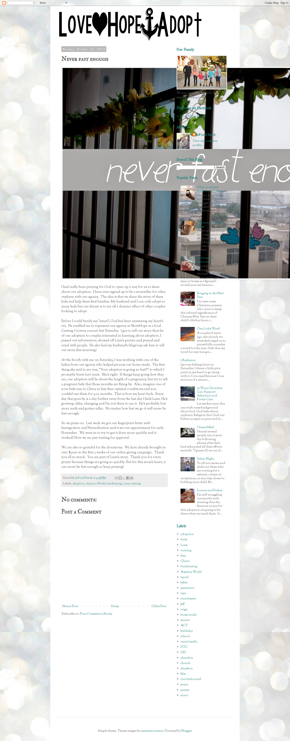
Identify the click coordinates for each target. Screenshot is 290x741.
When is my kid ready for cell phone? (211, 189)
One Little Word (208, 329)
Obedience (188, 360)
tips (183, 593)
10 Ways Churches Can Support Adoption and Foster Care (209, 394)
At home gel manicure (205, 260)
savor (184, 695)
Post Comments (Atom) (96, 614)
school (185, 636)
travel (185, 577)
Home (115, 606)
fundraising (114, 484)
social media (189, 642)
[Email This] (117, 478)
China (185, 561)
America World (96, 484)
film (183, 674)
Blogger (186, 731)
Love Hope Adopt (193, 116)
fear (183, 556)
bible (184, 582)
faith (184, 539)
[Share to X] (124, 478)
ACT (184, 625)
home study (189, 615)
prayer (185, 690)
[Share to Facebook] (128, 478)
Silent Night (205, 459)
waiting (136, 484)
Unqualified (205, 427)
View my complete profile (205, 143)
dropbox (187, 668)
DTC (184, 647)
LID (183, 652)
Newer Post (70, 606)
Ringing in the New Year (210, 295)
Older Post (159, 606)
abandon (187, 658)
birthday (187, 631)
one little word (191, 679)
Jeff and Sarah (206, 135)
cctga (184, 609)
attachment (188, 598)
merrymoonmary (152, 731)
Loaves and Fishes (209, 490)
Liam (126, 484)
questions (187, 588)
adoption (78, 484)
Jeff (183, 604)
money (185, 620)
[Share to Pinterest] (132, 478)
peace (184, 684)
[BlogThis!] (120, 478)
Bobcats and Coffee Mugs (210, 225)
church (185, 663)
